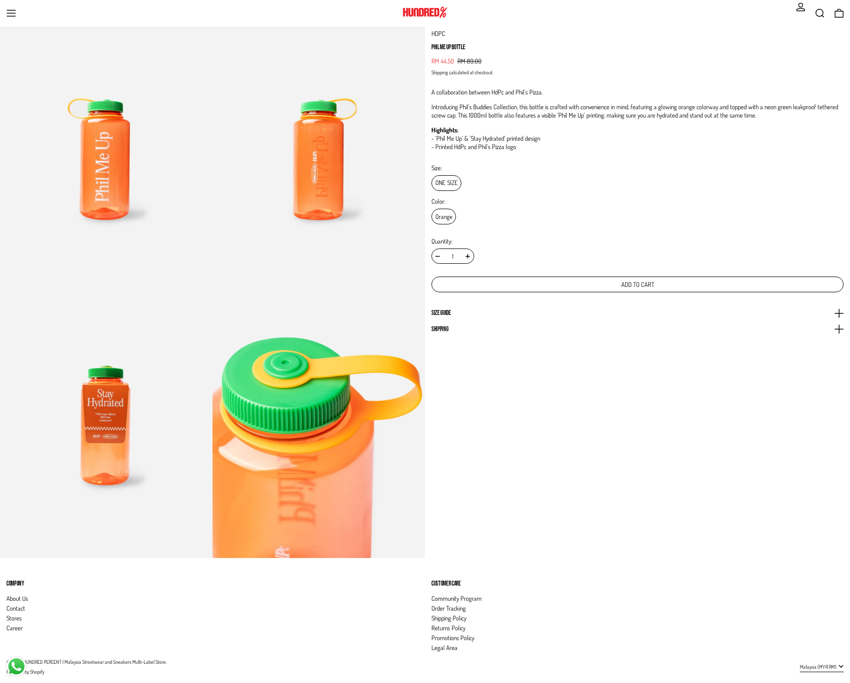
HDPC (438, 33)
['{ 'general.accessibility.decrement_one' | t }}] (437, 256)
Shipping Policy (448, 618)
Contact (15, 608)
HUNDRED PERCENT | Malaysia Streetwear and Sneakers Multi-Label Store (94, 661)
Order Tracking (448, 608)
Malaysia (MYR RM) (818, 666)
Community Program (456, 598)
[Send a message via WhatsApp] (16, 666)
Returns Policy (448, 628)
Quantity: (442, 241)
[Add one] (467, 256)
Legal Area (444, 648)
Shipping (439, 72)
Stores (14, 618)
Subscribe (824, 567)
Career (14, 628)
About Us (17, 598)
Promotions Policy (452, 638)
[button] (820, 13)
